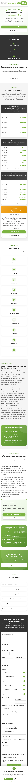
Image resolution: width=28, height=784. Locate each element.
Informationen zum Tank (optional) (11, 712)
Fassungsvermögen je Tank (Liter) (20, 698)
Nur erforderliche (19, 778)
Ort (12, 650)
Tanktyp (4, 669)
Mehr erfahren (18, 775)
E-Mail (19, 657)
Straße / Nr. (5, 644)
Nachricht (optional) (7, 742)
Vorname (5, 638)
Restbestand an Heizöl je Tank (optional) (13, 705)
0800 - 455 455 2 (15, 231)
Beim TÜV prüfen (15, 518)
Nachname (18, 638)
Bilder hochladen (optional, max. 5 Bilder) (13, 754)
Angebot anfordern (23, 3)
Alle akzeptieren (8, 778)
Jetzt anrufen (14, 30)
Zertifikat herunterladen (15, 514)
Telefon (4, 657)
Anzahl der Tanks (7, 697)
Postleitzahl (5, 650)
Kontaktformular (15, 235)
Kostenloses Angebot (15, 26)
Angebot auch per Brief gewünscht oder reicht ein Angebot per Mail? (13, 727)
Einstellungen (14, 781)
